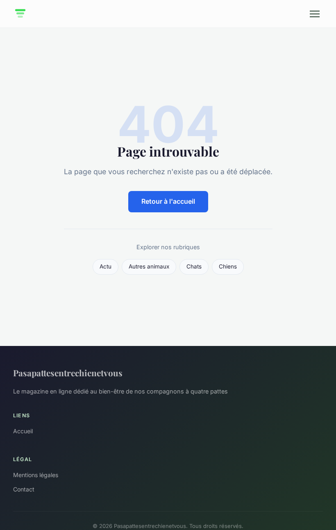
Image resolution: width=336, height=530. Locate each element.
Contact (23, 489)
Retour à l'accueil (168, 201)
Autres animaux (149, 266)
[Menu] (314, 13)
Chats (194, 266)
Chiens (228, 266)
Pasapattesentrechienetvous (68, 372)
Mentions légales (35, 474)
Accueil (23, 431)
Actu (105, 266)
